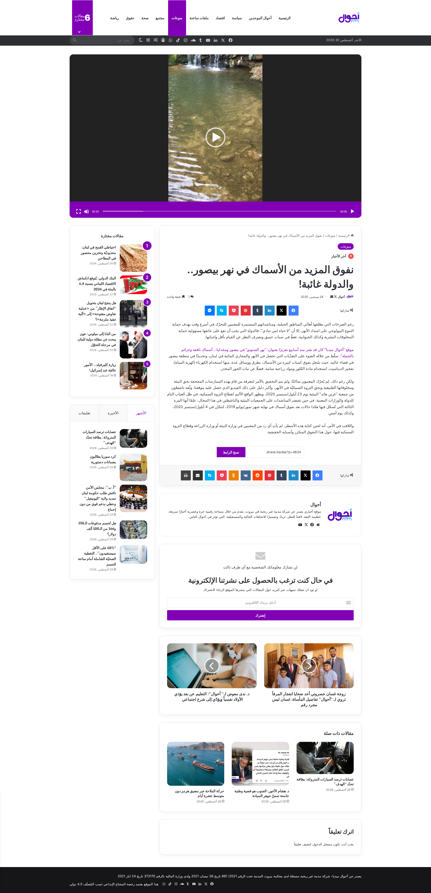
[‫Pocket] (234, 311)
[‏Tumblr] (258, 311)
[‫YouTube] (300, 525)
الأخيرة (113, 413)
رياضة (114, 17)
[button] (215, 137)
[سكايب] (222, 311)
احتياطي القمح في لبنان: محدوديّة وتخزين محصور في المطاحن (98, 252)
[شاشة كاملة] (78, 211)
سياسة (237, 17)
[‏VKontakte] (246, 475)
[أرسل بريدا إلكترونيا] (331, 297)
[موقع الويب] (318, 525)
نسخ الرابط (231, 452)
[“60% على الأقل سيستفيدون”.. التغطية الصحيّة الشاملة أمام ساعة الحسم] (133, 554)
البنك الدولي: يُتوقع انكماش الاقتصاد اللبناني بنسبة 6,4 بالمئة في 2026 (97, 283)
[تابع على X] (335, 297)
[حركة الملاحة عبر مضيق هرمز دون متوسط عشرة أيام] (195, 764)
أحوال (341, 297)
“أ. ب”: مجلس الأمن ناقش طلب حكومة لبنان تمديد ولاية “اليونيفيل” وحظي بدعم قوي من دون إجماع (98, 498)
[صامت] (86, 211)
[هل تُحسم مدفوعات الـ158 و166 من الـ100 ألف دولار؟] (133, 529)
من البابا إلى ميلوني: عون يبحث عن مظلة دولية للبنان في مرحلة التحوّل (97, 339)
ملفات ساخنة (199, 17)
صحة (145, 17)
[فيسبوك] (294, 311)
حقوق (130, 17)
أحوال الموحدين (260, 17)
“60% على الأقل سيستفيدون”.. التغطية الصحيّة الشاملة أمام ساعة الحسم (97, 555)
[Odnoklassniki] (234, 475)
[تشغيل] (352, 211)
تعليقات (84, 413)
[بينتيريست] (246, 311)
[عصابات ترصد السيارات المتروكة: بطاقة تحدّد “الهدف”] (325, 758)
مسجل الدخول (322, 844)
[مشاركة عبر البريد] (198, 475)
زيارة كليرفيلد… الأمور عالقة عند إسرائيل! (100, 367)
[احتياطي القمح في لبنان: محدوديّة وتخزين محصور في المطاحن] (133, 258)
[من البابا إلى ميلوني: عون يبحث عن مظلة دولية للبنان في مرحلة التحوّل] (133, 344)
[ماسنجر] (210, 311)
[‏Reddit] (258, 475)
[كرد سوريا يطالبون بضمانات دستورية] (133, 467)
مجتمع (160, 17)
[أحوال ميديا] (348, 17)
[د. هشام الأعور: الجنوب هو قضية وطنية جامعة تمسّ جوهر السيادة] (260, 764)
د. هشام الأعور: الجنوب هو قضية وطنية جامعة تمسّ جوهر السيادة (261, 793)
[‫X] (282, 311)
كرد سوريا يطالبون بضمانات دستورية (103, 458)
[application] (215, 137)
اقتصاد (220, 17)
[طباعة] (186, 475)
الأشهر (141, 413)
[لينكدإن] (270, 311)
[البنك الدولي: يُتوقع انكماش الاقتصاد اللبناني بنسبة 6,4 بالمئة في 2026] (133, 284)
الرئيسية (285, 17)
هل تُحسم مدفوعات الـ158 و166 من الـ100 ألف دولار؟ (97, 528)
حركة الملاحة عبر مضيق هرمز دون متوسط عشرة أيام (199, 793)
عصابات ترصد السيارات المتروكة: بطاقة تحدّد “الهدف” (325, 781)
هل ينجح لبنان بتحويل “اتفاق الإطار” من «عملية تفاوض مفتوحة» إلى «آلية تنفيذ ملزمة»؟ (97, 311)
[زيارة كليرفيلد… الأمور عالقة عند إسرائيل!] (133, 375)
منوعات (177, 17)
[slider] (219, 211)
